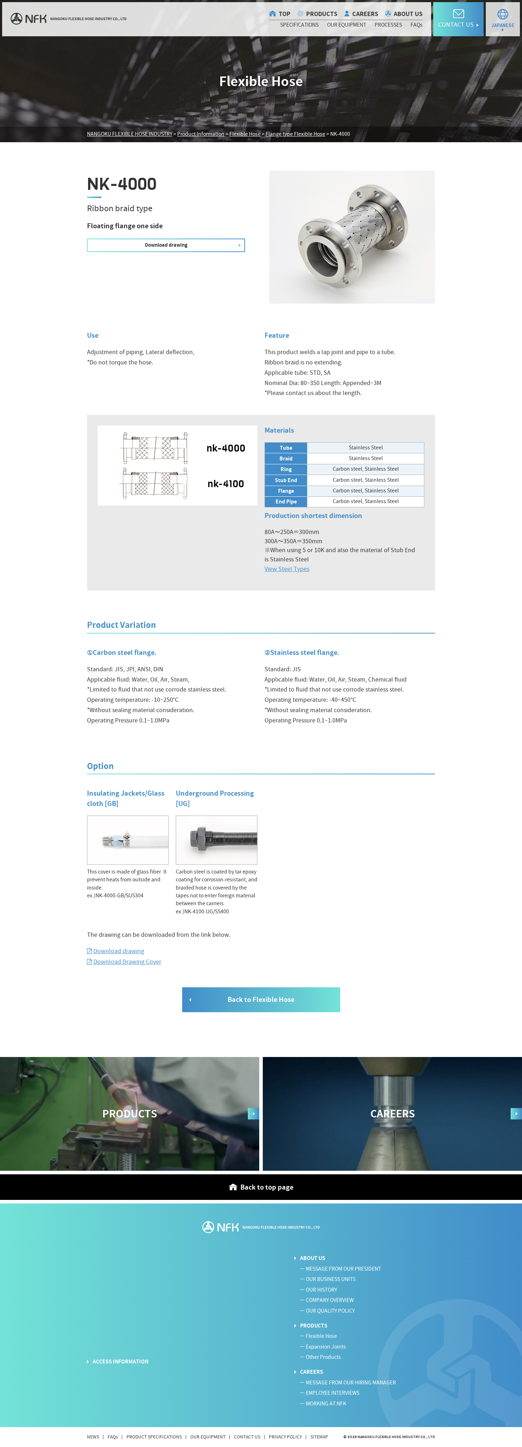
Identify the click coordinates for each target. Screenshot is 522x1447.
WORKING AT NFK (326, 1404)
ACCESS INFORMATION (120, 1361)
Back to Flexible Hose (261, 999)
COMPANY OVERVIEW (330, 1300)
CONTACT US (247, 1437)
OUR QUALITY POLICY (330, 1311)
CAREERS (365, 14)
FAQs (416, 25)
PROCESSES (388, 25)
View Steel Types (287, 569)
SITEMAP (319, 1437)
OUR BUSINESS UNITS (330, 1279)
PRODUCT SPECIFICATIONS (154, 1437)
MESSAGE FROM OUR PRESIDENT (343, 1269)
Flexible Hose (321, 1336)
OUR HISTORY (321, 1290)
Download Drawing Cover (127, 962)
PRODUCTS (321, 14)
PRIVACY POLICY (285, 1437)
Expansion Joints (326, 1347)
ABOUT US (408, 14)
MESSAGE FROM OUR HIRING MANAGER (351, 1383)
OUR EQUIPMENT (346, 25)
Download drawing (118, 951)
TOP (284, 14)
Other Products (323, 1357)
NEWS (93, 1437)
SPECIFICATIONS (299, 25)
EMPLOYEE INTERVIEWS (332, 1393)
